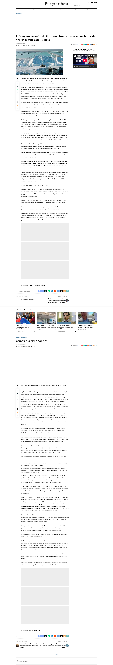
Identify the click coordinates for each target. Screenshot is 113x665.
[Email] (94, 44)
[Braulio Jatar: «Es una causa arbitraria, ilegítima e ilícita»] (87, 318)
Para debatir (24, 337)
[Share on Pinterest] (82, 44)
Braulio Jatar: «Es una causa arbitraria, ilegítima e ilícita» (86, 326)
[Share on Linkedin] (86, 44)
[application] (85, 61)
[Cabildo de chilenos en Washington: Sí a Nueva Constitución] (25, 318)
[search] (17, 4)
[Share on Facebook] (78, 44)
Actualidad (19, 13)
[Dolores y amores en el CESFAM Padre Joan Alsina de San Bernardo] (46, 318)
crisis (30, 630)
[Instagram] (94, 2)
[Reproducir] (74, 66)
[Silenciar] (93, 66)
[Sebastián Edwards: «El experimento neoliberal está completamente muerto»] (66, 318)
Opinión (18, 337)
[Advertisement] (56, 24)
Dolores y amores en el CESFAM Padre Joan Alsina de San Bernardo (46, 326)
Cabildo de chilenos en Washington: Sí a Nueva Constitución (22, 327)
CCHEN (35, 285)
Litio (42, 285)
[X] (90, 2)
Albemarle (31, 285)
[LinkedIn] (96, 2)
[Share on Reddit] (88, 44)
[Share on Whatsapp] (84, 44)
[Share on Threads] (92, 44)
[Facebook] (88, 2)
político (39, 630)
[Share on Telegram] (90, 44)
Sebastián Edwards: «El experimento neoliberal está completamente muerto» (65, 327)
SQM (44, 285)
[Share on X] (80, 44)
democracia (34, 630)
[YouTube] (92, 2)
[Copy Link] (96, 44)
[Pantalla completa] (95, 66)
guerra (38, 285)
